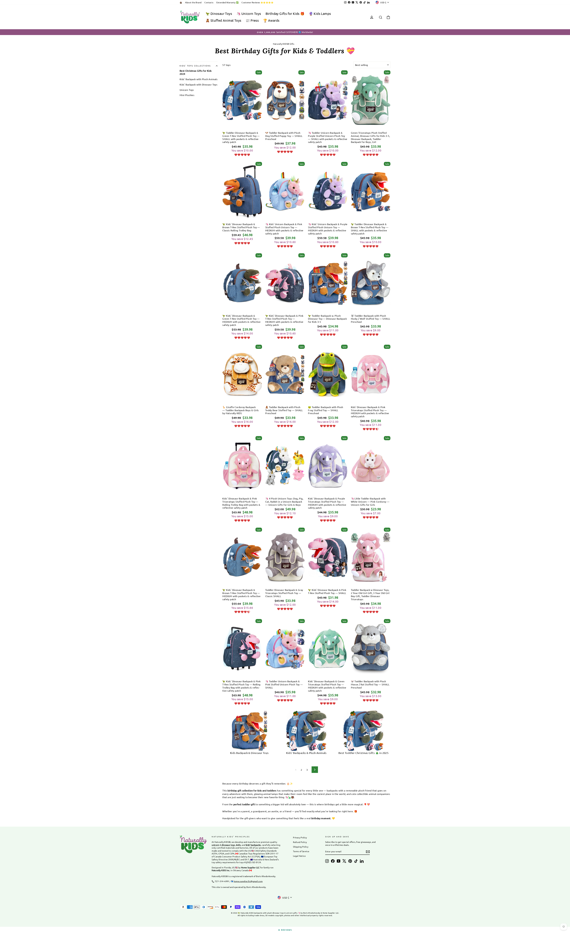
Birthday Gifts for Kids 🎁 (285, 13)
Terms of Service (301, 851)
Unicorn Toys (187, 89)
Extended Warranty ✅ (227, 2)
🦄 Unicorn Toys (248, 13)
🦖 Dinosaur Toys (219, 13)
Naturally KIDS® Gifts (283, 43)
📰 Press (252, 20)
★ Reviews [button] (285, 930)
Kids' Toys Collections (195, 65)
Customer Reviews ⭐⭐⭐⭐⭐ (257, 2)
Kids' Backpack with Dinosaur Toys (198, 84)
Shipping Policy (300, 846)
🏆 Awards (271, 20)
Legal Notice (299, 856)
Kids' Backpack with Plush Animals (198, 79)
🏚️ (181, 2)
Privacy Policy (300, 837)
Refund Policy (300, 842)
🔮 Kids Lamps (320, 13)
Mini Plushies (187, 94)
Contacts (208, 2)
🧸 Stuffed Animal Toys (223, 20)
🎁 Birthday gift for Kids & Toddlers (242, 126)
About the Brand (193, 2)
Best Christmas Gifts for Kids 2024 (196, 72)
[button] (242, 154)
